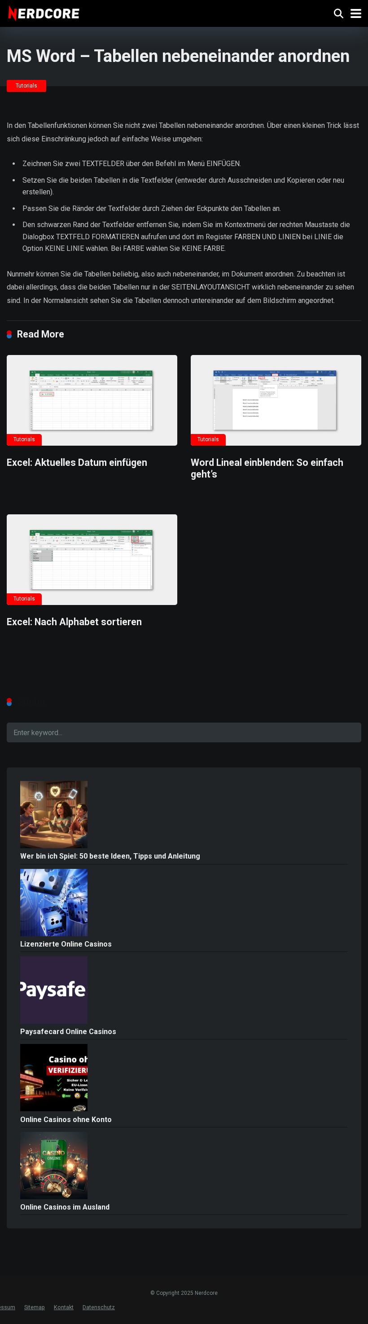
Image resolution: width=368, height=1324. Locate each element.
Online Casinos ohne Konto (66, 1119)
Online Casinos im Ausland (65, 1207)
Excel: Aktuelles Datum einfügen (77, 462)
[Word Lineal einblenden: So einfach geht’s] (276, 400)
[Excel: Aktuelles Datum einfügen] (92, 400)
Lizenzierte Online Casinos (66, 944)
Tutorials (26, 86)
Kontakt (64, 1307)
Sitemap (34, 1307)
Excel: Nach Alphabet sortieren (74, 621)
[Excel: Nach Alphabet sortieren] (92, 559)
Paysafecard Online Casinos (68, 1031)
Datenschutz (99, 1307)
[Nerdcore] (44, 12)
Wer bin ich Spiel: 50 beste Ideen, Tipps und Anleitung (110, 856)
